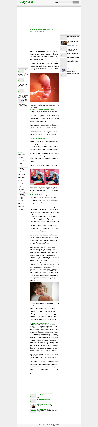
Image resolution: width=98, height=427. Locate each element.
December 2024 (22, 172)
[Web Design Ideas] (21, 70)
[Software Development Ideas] (21, 80)
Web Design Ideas (26, 71)
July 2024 (21, 180)
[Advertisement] (49, 16)
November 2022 (22, 208)
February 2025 (21, 169)
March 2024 (21, 186)
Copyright (48, 424)
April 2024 (21, 185)
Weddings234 (26, 1)
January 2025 (21, 171)
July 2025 (21, 162)
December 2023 (22, 191)
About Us (40, 424)
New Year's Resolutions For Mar (73, 73)
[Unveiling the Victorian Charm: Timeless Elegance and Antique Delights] (33, 395)
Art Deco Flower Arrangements (73, 68)
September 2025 (22, 159)
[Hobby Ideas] (21, 100)
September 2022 (22, 211)
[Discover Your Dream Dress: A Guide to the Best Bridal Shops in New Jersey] (64, 64)
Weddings (35, 27)
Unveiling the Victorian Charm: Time (43, 394)
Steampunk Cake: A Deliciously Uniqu (44, 409)
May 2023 (21, 198)
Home (31, 27)
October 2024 (21, 175)
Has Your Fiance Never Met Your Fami (44, 404)
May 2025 (21, 165)
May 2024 (21, 183)
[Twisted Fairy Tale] (64, 60)
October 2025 (21, 157)
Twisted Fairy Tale (70, 59)
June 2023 (21, 197)
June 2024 (21, 182)
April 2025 (21, 166)
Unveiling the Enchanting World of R (43, 399)
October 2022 (21, 209)
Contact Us (44, 424)
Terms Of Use (56, 424)
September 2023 (22, 195)
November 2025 (22, 156)
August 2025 (21, 160)
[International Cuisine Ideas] (21, 90)
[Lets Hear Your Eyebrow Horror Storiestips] (64, 44)
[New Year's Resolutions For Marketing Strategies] (64, 74)
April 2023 (21, 200)
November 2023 (22, 192)
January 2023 (21, 204)
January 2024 (21, 189)
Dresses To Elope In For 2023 (72, 53)
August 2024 (21, 178)
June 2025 (21, 163)
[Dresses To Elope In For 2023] (64, 54)
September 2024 (22, 177)
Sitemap (52, 424)
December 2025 (22, 154)
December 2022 (22, 206)
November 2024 (22, 174)
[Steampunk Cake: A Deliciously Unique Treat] (33, 410)
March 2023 (21, 201)
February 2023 (21, 203)
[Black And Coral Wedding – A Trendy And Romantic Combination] (64, 47)
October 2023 (21, 194)
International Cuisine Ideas (23, 93)
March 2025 (21, 168)
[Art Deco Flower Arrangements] (64, 71)
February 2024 (21, 188)
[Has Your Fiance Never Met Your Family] (33, 407)
